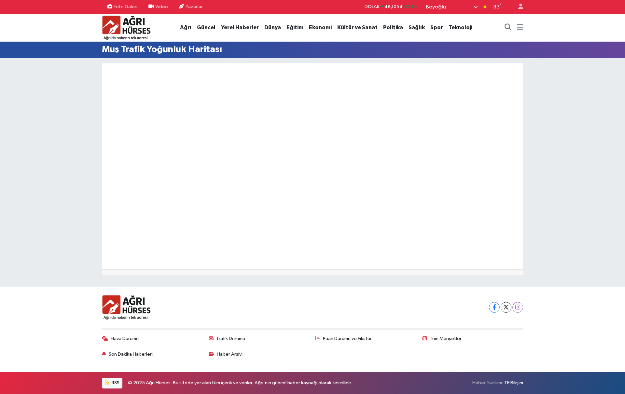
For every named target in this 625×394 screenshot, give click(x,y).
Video (161, 6)
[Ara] (508, 27)
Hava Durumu (125, 338)
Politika (393, 27)
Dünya (272, 27)
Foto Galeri (125, 6)
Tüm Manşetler (446, 338)
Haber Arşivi (230, 354)
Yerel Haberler (240, 27)
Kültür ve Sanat (357, 27)
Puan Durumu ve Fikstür (347, 338)
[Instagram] (517, 307)
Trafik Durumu (230, 338)
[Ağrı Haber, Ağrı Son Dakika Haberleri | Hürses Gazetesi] (126, 27)
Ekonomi (320, 27)
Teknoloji (460, 27)
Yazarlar (194, 6)
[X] (506, 307)
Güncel (206, 27)
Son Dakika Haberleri (131, 354)
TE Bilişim (513, 382)
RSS (115, 382)
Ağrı (185, 27)
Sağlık (417, 27)
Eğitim (294, 27)
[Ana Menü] (520, 27)
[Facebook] (494, 307)
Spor (436, 27)
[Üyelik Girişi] (518, 7)
